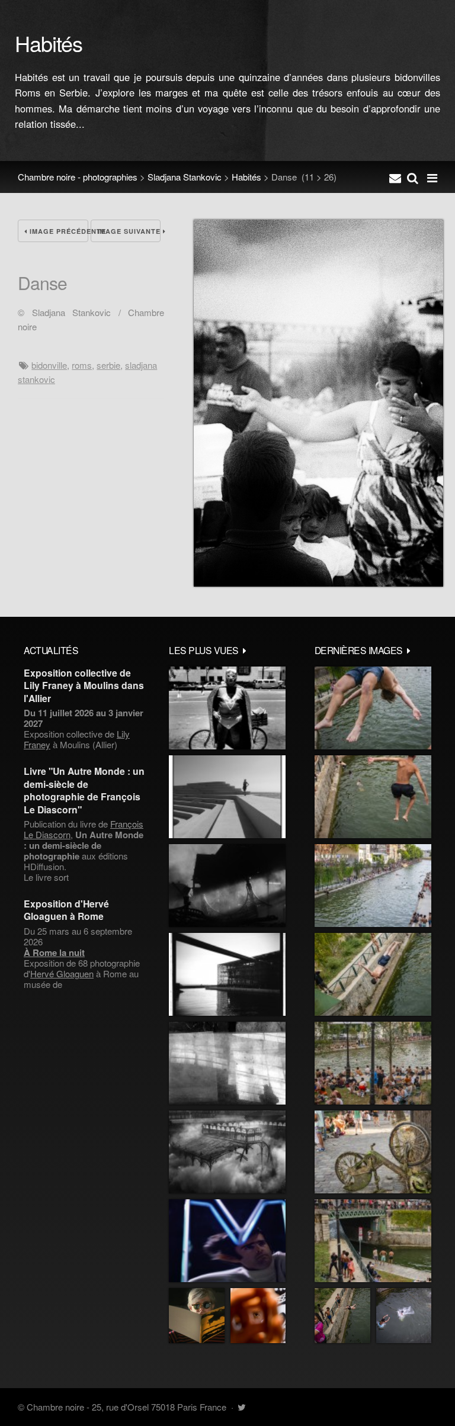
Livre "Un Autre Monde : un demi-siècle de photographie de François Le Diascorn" (84, 790)
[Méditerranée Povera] (227, 796)
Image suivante (129, 231)
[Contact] (395, 177)
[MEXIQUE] (227, 708)
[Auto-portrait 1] (227, 1063)
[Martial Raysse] (227, 1240)
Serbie (108, 365)
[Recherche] (412, 177)
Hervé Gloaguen (62, 973)
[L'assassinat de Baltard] (227, 885)
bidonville (49, 365)
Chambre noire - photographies (77, 176)
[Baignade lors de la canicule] (373, 708)
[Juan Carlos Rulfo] (258, 1316)
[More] (244, 649)
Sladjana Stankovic (185, 176)
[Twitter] (241, 1407)
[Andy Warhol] (197, 1316)
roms (82, 365)
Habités (246, 176)
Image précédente (57, 231)
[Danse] (318, 583)
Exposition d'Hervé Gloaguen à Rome (66, 910)
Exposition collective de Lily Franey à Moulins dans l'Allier (84, 685)
